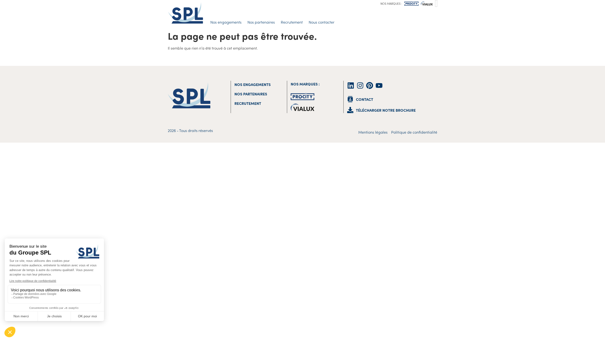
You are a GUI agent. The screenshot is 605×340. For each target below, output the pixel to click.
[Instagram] (360, 85)
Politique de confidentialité (414, 132)
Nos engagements (226, 22)
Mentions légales (373, 132)
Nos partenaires (261, 22)
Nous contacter (321, 22)
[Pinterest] (369, 85)
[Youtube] (379, 85)
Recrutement (292, 22)
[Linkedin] (350, 85)
